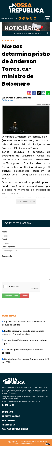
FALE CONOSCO (9, 420)
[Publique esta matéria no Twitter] (39, 93)
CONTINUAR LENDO (26, 201)
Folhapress (7, 100)
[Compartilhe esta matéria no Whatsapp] (48, 93)
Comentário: (7, 256)
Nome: (4, 231)
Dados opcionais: (9, 246)
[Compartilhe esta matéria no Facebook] (34, 93)
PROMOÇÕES (8, 424)
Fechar (25, 295)
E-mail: (5, 239)
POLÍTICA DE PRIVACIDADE (15, 429)
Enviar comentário (11, 295)
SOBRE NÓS (7, 411)
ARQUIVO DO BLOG (11, 416)
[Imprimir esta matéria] (43, 93)
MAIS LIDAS (9, 315)
